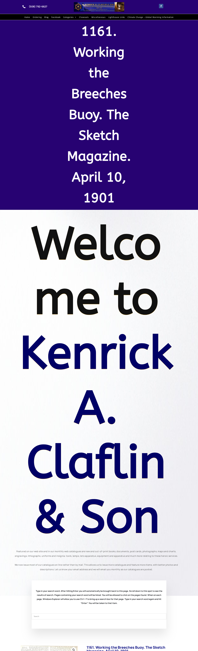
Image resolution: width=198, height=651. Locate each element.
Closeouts (84, 17)
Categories (68, 17)
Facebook (55, 17)
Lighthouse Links (116, 17)
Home (27, 17)
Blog (46, 17)
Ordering (37, 17)
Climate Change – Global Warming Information (151, 17)
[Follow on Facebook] (161, 6)
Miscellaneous (98, 17)
